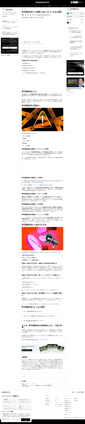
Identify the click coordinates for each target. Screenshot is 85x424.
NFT (51, 50)
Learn (23, 9)
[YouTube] (23, 15)
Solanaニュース (68, 410)
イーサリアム (39, 50)
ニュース (56, 398)
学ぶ (56, 400)
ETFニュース (67, 414)
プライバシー (70, 417)
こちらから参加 (14, 55)
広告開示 (75, 400)
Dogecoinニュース (68, 408)
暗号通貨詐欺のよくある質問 (28, 70)
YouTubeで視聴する (70, 92)
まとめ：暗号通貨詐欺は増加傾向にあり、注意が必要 (33, 73)
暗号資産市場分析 (68, 402)
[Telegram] (28, 15)
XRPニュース (67, 398)
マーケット (57, 402)
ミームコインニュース (69, 412)
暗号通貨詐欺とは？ (26, 63)
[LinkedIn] (31, 15)
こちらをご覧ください (44, 339)
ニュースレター (58, 406)
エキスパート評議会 (58, 404)
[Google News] (82, 392)
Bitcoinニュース (68, 400)
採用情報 (47, 404)
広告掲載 (47, 398)
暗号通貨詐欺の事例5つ (27, 65)
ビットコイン (33, 50)
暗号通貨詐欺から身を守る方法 (28, 68)
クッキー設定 (80, 417)
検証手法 (75, 398)
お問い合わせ (47, 400)
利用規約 (65, 417)
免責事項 (75, 417)
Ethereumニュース (68, 404)
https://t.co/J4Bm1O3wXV (37, 182)
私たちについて (48, 402)
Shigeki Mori (38, 41)
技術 (25, 9)
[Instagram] (33, 15)
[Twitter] (25, 15)
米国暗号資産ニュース (69, 406)
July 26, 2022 (49, 185)
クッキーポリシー (18, 416)
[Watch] (75, 82)
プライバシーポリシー (12, 50)
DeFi (54, 50)
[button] (9, 401)
